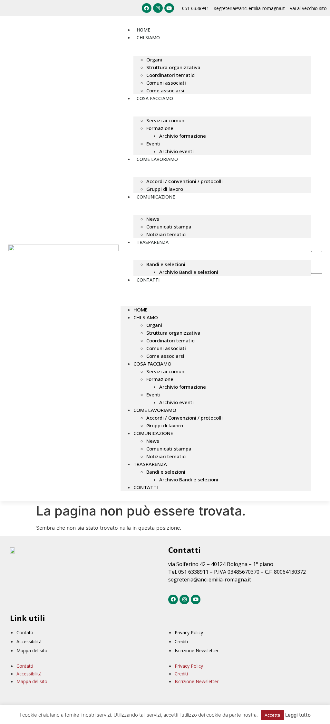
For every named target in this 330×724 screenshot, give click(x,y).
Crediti (181, 641)
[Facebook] (146, 8)
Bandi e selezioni (165, 264)
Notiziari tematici (166, 234)
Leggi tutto (298, 715)
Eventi (153, 143)
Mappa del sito (31, 650)
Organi (154, 59)
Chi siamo (148, 37)
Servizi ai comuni (166, 120)
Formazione (159, 128)
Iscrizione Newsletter (196, 650)
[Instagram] (158, 8)
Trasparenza (153, 242)
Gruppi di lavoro (164, 189)
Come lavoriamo (157, 159)
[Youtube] (169, 8)
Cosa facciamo (155, 98)
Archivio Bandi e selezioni (188, 272)
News (152, 219)
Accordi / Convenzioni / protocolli (184, 181)
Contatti (148, 280)
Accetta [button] (272, 715)
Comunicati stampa (168, 226)
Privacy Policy (189, 632)
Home (143, 30)
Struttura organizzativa (173, 67)
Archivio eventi (176, 151)
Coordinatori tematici (171, 75)
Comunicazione (156, 197)
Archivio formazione (182, 136)
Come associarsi (165, 90)
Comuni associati (166, 82)
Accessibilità (29, 641)
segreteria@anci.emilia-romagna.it (209, 579)
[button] (216, 287)
